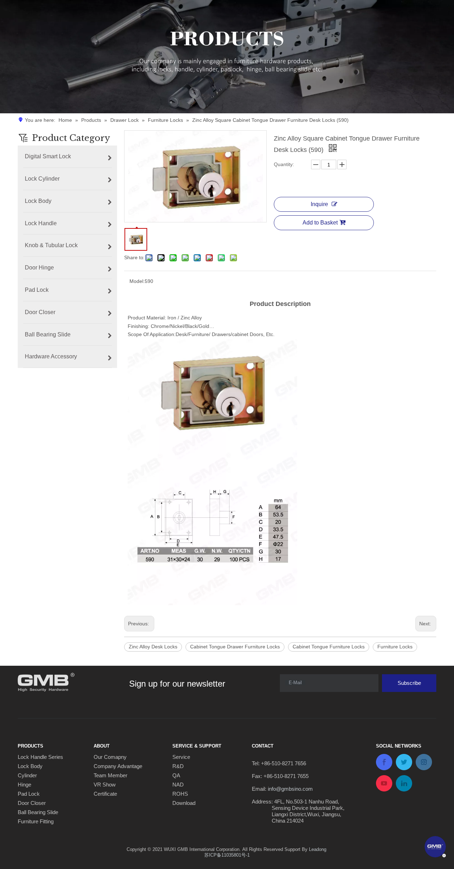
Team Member (110, 775)
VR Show (105, 785)
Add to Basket (320, 223)
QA (176, 775)
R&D (178, 766)
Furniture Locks (395, 646)
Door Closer (32, 803)
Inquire (319, 204)
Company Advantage (118, 766)
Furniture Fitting (36, 821)
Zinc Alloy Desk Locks (153, 646)
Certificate (105, 794)
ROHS (180, 794)
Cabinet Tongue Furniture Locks (329, 646)
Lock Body (30, 766)
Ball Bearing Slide (38, 812)
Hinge (24, 785)
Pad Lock (29, 794)
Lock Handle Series (40, 757)
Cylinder (27, 775)
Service (181, 757)
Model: (137, 281)
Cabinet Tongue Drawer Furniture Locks (235, 646)
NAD (178, 785)
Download (183, 803)
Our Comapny (110, 757)
